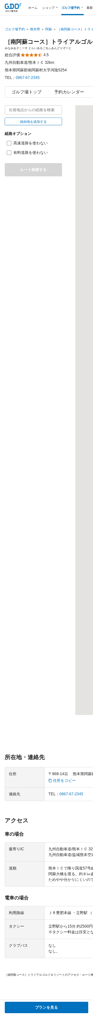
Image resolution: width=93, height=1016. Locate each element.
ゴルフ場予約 (15, 29)
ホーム (32, 7)
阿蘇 (48, 29)
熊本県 (35, 29)
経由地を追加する (33, 122)
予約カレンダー (69, 92)
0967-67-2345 (28, 78)
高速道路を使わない (30, 143)
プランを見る (46, 1007)
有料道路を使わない (30, 153)
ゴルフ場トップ (26, 92)
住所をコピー (64, 781)
